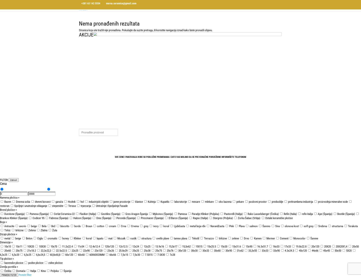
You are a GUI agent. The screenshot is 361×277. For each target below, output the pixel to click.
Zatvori (13, 180)
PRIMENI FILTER (9, 275)
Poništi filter (25, 275)
